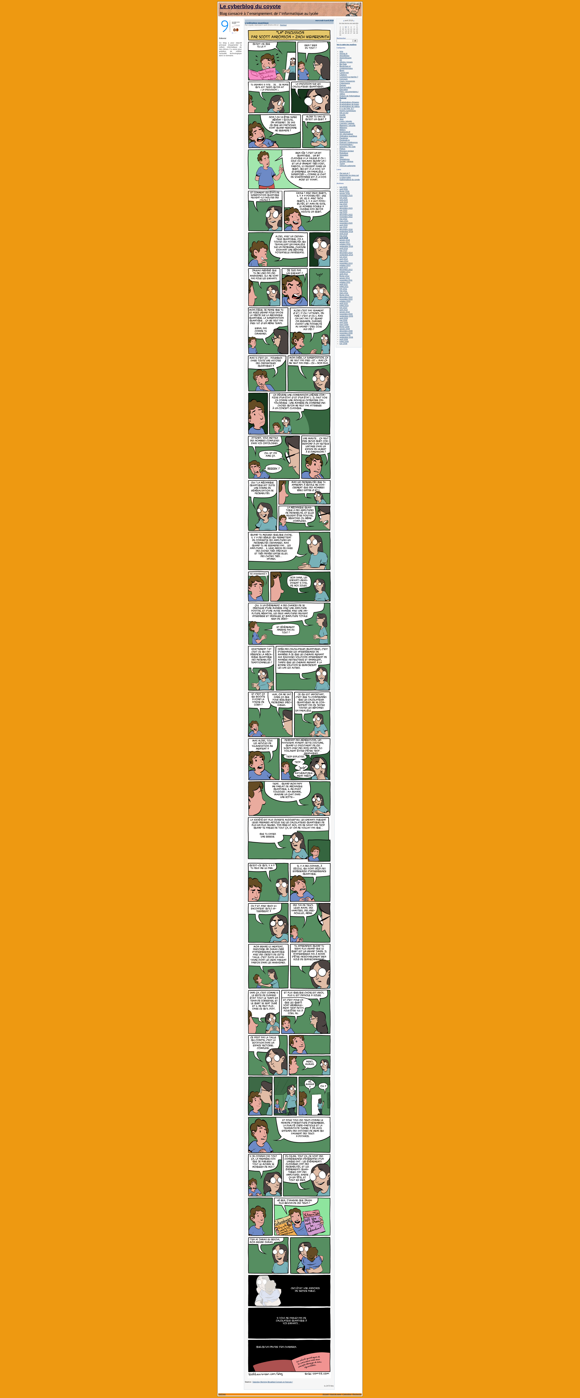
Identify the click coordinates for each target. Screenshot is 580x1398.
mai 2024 (343, 204)
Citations (343, 75)
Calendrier (347, 1394)
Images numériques (348, 111)
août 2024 (344, 202)
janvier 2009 (345, 329)
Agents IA (343, 54)
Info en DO (344, 113)
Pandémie (344, 138)
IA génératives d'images (349, 102)
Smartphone (345, 159)
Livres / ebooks (346, 121)
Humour (283, 25)
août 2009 (344, 318)
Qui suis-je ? (345, 173)
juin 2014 (343, 257)
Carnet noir (344, 73)
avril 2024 (344, 206)
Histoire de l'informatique (350, 96)
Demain (343, 85)
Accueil (326, 1394)
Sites (342, 157)
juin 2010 (343, 308)
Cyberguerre (345, 83)
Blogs (342, 70)
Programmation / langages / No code (348, 146)
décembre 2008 (346, 331)
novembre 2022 (346, 217)
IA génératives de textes (349, 104)
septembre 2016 (346, 246)
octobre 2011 (345, 282)
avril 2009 (344, 322)
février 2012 (344, 276)
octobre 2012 (345, 272)
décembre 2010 (346, 297)
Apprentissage (345, 58)
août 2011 (344, 284)
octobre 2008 (345, 335)
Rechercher (341, 38)
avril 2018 (344, 238)
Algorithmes (344, 56)
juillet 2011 (344, 286)
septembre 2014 (346, 255)
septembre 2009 (346, 316)
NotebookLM (345, 132)
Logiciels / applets (347, 123)
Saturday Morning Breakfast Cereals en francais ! (273, 1382)
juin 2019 (343, 227)
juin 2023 (343, 210)
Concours (344, 79)
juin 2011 (343, 289)
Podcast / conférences (349, 142)
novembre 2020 (346, 223)
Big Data (343, 64)
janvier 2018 (345, 240)
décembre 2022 (346, 215)
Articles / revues (346, 62)
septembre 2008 (346, 337)
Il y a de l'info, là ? (347, 109)
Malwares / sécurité (347, 125)
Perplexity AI (345, 140)
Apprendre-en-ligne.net (349, 175)
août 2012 (344, 274)
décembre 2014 (346, 253)
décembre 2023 (346, 208)
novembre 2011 (346, 280)
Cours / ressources (347, 81)
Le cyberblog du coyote (250, 6)
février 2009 (344, 327)
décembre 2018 (346, 229)
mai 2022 (343, 219)
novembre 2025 (346, 196)
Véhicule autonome (348, 166)
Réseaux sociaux (347, 151)
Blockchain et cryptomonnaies (346, 67)
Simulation (344, 155)
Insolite (342, 115)
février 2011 (344, 295)
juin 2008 (343, 344)
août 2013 (344, 267)
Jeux (341, 119)
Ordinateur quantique (348, 136)
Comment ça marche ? (349, 77)
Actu (341, 51)
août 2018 (344, 234)
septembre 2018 (346, 232)
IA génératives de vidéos (350, 106)
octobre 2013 (345, 265)
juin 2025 (343, 198)
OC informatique (346, 134)
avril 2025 (344, 200)
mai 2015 (343, 251)
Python (342, 149)
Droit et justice (345, 87)
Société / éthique (346, 161)
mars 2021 (344, 221)
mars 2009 (344, 325)
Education (344, 90)
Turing (342, 164)
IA (340, 100)
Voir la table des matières (346, 44)
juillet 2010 (344, 306)
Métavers (343, 128)
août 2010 (344, 303)
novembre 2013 (346, 263)
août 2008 (344, 339)
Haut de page (335, 1394)
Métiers (343, 130)
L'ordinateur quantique (257, 23)
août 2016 (344, 248)
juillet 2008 (344, 341)
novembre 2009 (346, 314)
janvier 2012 (345, 278)
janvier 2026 (345, 193)
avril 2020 (344, 225)
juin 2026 (343, 187)
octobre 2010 (345, 301)
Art (341, 60)
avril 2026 (344, 189)
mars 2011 (344, 293)
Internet (343, 117)
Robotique (344, 153)
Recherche (357, 1394)
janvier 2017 (345, 242)
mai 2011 (343, 291)
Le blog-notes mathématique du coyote (350, 178)
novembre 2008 (346, 333)
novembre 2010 (346, 299)
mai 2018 (343, 236)
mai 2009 (343, 320)
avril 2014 (344, 259)
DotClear (222, 1394)
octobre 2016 (345, 244)
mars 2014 (344, 261)
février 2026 (344, 191)
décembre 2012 (346, 270)
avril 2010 (344, 310)
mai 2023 (343, 212)
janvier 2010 (345, 312)
